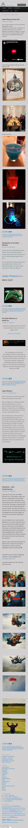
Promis (3, 784)
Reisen (3, 787)
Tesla (15, 820)
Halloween (4, 813)
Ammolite (4, 806)
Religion (16, 815)
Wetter (16, 822)
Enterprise (4, 809)
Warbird (3, 384)
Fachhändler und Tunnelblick (8, 756)
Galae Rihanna (10, 276)
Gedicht (16, 811)
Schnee (8, 817)
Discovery (17, 808)
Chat (20, 382)
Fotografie (4, 774)
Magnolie (18, 813)
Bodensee (18, 806)
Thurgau (4, 822)
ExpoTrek (18, 809)
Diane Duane (16, 479)
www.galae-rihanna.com (8, 558)
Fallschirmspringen (10, 747)
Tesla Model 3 (20, 820)
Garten (3, 775)
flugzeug (16, 747)
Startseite (4, 8)
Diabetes (13, 808)
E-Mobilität (4, 771)
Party (16, 235)
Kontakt (15, 10)
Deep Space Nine (6, 808)
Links (11, 10)
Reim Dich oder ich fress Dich (8, 785)
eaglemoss (23, 808)
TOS (7, 822)
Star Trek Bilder (17, 8)
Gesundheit (4, 777)
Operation (4, 815)
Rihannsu (12, 383)
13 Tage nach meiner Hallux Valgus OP (13, 798)
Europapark (12, 810)
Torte (21, 235)
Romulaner (17, 383)
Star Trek (19, 234)
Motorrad (4, 783)
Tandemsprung (20, 748)
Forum (3, 383)
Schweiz (15, 234)
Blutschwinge (16, 382)
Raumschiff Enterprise (10, 815)
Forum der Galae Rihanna (14, 333)
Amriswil (8, 806)
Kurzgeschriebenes (6, 778)
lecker (15, 813)
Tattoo (12, 820)
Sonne (16, 817)
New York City (23, 813)
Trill (9, 822)
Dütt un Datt (11, 234)
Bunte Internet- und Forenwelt (15, 308)
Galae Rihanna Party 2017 (11, 19)
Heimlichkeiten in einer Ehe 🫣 (8, 760)
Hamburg (8, 813)
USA (11, 822)
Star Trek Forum (5, 10)
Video (13, 822)
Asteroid (11, 309)
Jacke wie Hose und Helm (7, 759)
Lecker (3, 780)
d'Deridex (18, 309)
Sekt (18, 235)
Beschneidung (12, 806)
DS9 (20, 808)
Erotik (8, 809)
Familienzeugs (5, 772)
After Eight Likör (8, 801)
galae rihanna (12, 235)
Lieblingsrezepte (5, 781)
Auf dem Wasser (5, 767)
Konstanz (12, 813)
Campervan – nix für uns (7, 757)
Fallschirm (4, 747)
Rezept (19, 815)
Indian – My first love (6, 762)
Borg (15, 309)
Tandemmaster (14, 748)
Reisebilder (10, 8)
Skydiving (9, 748)
